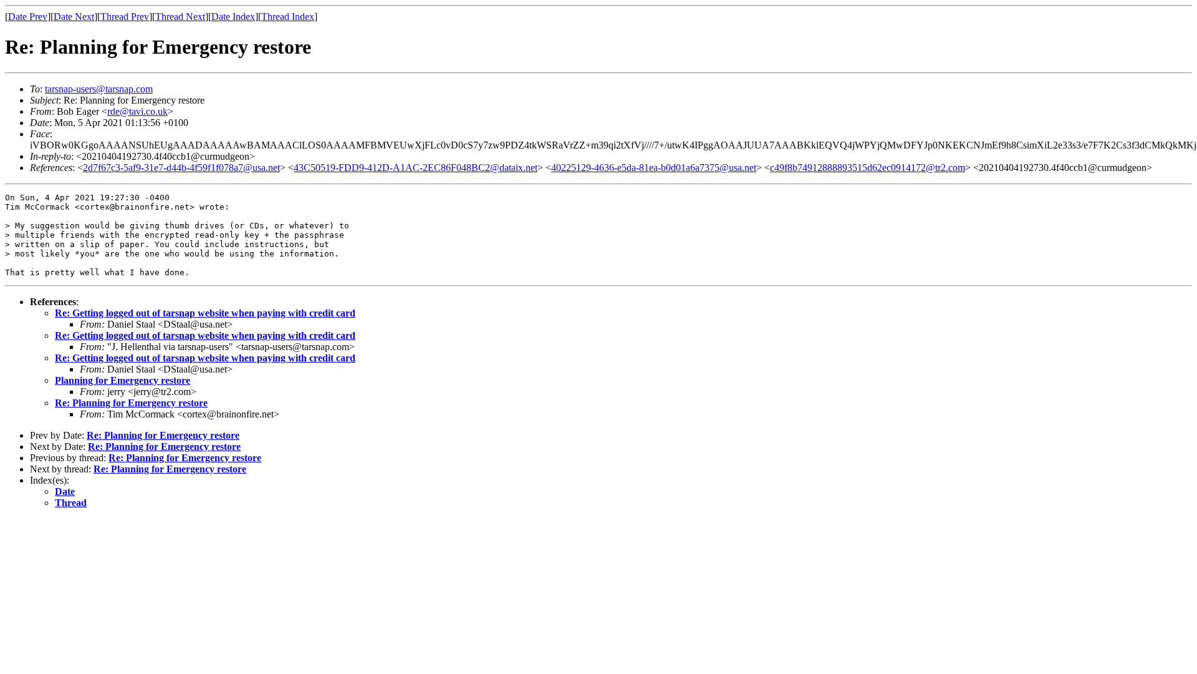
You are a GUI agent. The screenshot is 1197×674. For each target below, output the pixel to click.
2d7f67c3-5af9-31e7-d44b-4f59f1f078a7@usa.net (181, 167)
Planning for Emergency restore (122, 380)
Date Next (74, 16)
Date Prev (27, 16)
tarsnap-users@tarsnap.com (99, 89)
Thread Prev (124, 16)
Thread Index (287, 16)
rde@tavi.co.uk (137, 111)
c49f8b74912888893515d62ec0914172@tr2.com (867, 167)
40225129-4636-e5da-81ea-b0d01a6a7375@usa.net (653, 167)
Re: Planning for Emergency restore (131, 403)
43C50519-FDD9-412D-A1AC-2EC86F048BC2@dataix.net (415, 167)
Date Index (233, 16)
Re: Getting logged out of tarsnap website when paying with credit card (205, 313)
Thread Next (180, 16)
